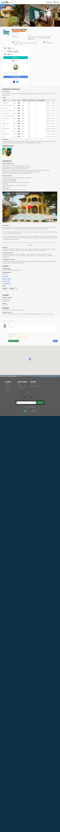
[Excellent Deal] (26, 337)
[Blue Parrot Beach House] (14, 82)
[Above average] (24, 334)
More (29, 245)
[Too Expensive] (18, 337)
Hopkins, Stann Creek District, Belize (8, 376)
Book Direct (15, 57)
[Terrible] (18, 334)
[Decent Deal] (22, 337)
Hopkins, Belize (16, 32)
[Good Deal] (24, 337)
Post (55, 341)
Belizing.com (6, 279)
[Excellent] (26, 334)
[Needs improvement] (20, 334)
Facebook (5, 281)
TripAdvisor (5, 283)
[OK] (22, 334)
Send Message (15, 76)
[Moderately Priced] (20, 337)
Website (4, 276)
